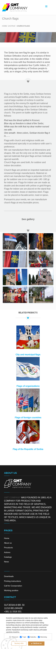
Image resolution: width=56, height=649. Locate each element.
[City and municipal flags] (28, 337)
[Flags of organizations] (28, 369)
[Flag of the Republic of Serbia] (28, 432)
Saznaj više (19, 643)
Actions (7, 552)
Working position (11, 590)
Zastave (11, 26)
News (6, 562)
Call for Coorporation (13, 586)
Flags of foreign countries (28, 417)
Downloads (9, 576)
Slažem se (37, 643)
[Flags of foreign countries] (28, 400)
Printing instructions (12, 581)
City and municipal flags (28, 354)
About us (8, 543)
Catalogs (8, 557)
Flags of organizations (28, 386)
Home (4, 26)
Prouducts (8, 547)
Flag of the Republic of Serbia (28, 449)
